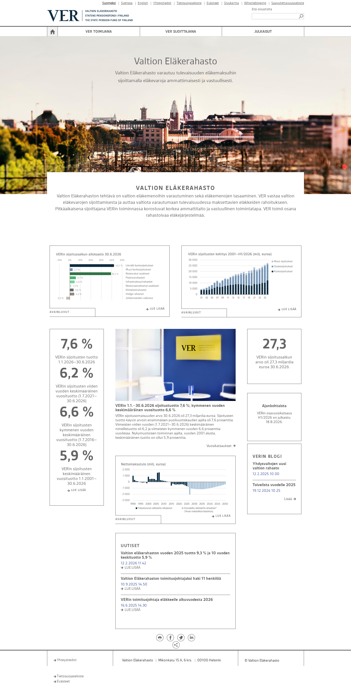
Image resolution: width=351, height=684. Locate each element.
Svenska (127, 3)
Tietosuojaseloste (189, 3)
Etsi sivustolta (262, 9)
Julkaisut (263, 31)
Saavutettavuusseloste (287, 3)
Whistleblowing (255, 3)
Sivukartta (231, 3)
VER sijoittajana (180, 31)
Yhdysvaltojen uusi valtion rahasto (269, 466)
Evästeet (213, 3)
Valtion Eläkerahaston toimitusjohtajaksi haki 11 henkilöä (171, 578)
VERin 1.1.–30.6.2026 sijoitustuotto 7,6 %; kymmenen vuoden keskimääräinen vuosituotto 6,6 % (170, 408)
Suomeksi (109, 3)
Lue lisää (157, 308)
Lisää (288, 499)
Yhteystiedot (162, 3)
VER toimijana (99, 31)
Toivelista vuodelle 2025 (274, 485)
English (143, 3)
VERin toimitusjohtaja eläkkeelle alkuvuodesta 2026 (167, 600)
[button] (301, 16)
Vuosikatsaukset (219, 446)
